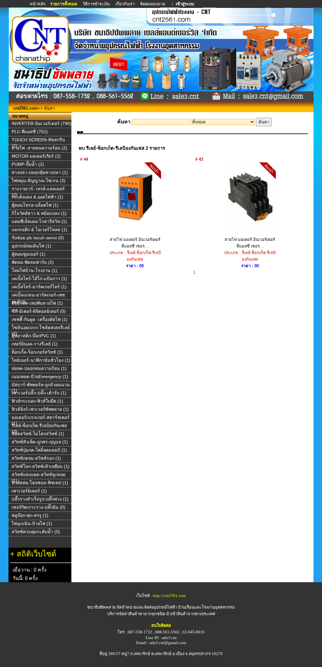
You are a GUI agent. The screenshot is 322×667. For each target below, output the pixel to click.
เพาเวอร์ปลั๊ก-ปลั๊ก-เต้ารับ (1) (39, 392)
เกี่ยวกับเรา (125, 4)
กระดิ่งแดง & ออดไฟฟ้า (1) (37, 196)
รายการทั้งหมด (63, 4)
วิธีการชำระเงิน (97, 4)
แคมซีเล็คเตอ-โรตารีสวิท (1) (39, 221)
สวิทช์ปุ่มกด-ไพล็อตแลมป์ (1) (39, 450)
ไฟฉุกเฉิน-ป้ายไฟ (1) (32, 523)
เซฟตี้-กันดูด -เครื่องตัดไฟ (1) (40, 319)
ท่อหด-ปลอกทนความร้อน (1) (39, 368)
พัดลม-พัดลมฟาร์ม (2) (33, 262)
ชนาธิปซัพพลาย (101, 607)
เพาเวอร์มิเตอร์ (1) (29, 490)
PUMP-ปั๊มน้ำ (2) (28, 164)
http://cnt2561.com (169, 595)
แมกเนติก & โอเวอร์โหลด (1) (39, 229)
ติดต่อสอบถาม (153, 4)
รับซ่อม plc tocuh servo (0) (38, 237)
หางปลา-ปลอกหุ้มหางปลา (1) (40, 172)
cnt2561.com (25, 108)
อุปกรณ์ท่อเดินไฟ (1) (31, 245)
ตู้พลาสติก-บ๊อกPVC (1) (34, 335)
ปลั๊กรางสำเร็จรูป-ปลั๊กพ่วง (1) (40, 499)
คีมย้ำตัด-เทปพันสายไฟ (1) (37, 303)
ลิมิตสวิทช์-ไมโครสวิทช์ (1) (38, 433)
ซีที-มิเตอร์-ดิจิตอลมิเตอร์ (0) (39, 311)
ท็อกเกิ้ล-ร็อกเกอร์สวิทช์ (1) (37, 352)
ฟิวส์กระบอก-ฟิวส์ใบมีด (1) (37, 401)
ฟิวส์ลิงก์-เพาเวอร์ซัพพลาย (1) (40, 409)
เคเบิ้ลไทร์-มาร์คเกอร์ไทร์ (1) (39, 286)
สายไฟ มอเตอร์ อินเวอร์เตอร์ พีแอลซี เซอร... (135, 242)
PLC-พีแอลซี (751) (30, 131)
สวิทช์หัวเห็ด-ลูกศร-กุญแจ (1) (40, 441)
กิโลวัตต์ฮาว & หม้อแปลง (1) (39, 213)
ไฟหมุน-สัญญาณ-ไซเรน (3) (38, 180)
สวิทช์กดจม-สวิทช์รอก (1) (36, 458)
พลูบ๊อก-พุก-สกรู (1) (30, 515)
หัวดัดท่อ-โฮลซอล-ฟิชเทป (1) (40, 482)
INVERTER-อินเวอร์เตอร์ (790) (41, 123)
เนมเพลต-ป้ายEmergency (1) (40, 376)
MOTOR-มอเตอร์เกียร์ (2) (36, 156)
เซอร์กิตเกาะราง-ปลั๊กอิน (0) (38, 507)
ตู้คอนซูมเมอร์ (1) (28, 254)
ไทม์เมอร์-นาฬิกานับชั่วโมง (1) (41, 360)
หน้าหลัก (38, 4)
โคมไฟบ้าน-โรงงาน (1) (34, 270)
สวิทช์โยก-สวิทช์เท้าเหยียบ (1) (40, 466)
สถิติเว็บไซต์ (36, 554)
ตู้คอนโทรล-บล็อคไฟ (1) (35, 205)
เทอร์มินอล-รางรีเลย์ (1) (35, 343)
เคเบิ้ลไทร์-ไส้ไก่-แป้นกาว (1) (39, 278)
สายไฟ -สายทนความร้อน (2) (39, 147)
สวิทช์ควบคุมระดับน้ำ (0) (36, 531)
